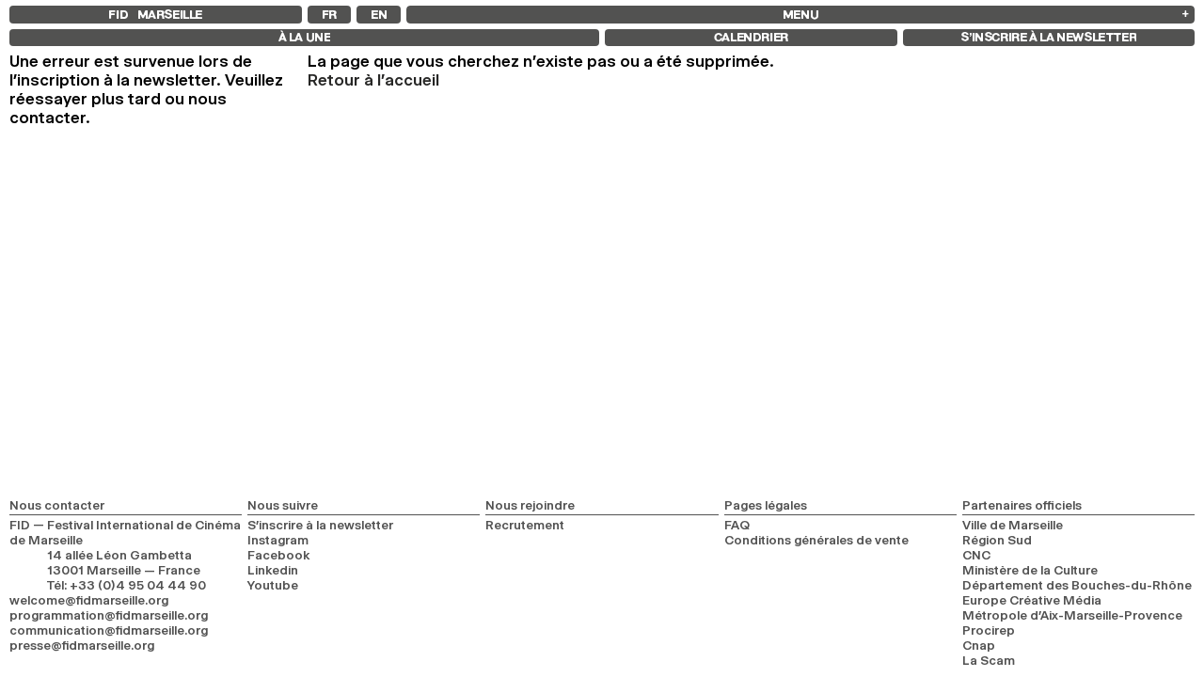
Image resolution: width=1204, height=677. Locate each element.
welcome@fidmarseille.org (88, 599)
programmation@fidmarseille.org (108, 614)
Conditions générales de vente (816, 539)
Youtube (272, 584)
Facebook (278, 554)
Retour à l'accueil (373, 80)
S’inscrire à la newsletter (320, 524)
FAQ (737, 524)
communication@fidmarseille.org (108, 630)
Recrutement (524, 524)
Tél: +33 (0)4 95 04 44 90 (126, 584)
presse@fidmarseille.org (81, 645)
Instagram (278, 539)
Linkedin (272, 569)
